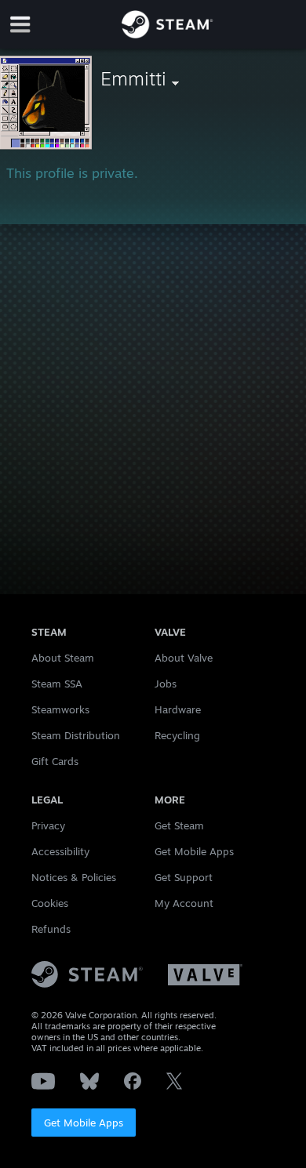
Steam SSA (56, 683)
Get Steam (179, 825)
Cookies (49, 903)
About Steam (62, 657)
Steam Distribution (75, 735)
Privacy (48, 825)
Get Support (184, 877)
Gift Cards (54, 761)
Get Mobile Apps (83, 1122)
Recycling (177, 735)
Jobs (166, 683)
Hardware (178, 709)
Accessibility (60, 851)
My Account (184, 903)
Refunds (51, 929)
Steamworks (60, 709)
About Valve (184, 657)
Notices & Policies (73, 877)
